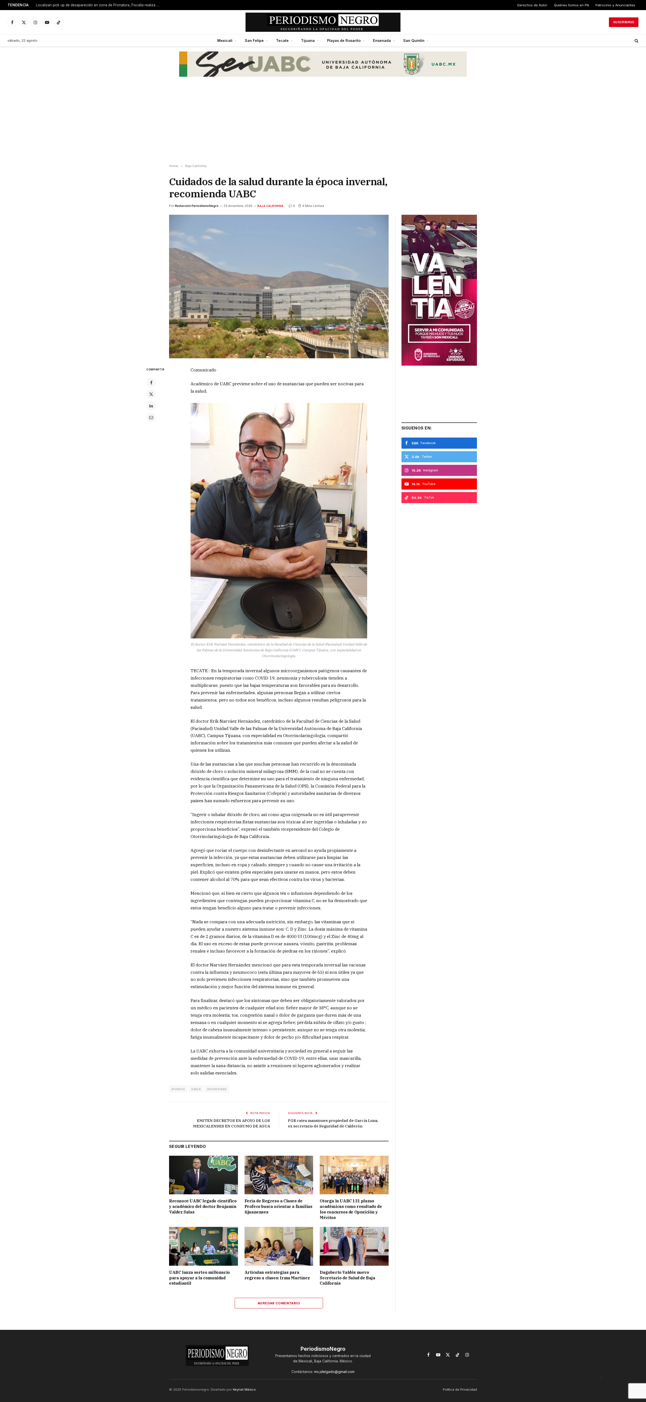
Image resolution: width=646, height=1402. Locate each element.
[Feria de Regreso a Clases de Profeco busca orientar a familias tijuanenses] (279, 1175)
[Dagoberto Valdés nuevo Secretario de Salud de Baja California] (354, 1246)
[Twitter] (151, 394)
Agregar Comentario (279, 1303)
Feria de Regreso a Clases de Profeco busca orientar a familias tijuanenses (278, 1206)
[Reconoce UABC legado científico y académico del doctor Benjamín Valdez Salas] (203, 1175)
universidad (216, 1089)
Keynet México (244, 1389)
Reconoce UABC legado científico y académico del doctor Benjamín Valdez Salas (203, 1206)
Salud (196, 1089)
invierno (178, 1089)
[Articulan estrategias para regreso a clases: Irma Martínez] (279, 1246)
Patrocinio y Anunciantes (615, 5)
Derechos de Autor (532, 5)
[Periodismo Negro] (323, 22)
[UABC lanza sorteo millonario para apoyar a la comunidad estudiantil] (203, 1246)
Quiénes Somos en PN (571, 5)
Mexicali (224, 40)
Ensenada (382, 40)
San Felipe (254, 40)
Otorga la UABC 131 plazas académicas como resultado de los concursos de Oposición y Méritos (351, 1209)
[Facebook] (151, 382)
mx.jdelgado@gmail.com (334, 1371)
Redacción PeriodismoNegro (197, 206)
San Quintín (413, 40)
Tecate (282, 40)
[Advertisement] (323, 124)
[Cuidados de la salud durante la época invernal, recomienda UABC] (279, 286)
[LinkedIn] (151, 406)
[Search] (636, 40)
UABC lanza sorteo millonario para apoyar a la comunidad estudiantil (199, 1278)
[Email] (151, 417)
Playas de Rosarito (344, 40)
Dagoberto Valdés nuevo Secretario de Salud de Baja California (347, 1278)
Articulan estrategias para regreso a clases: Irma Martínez (277, 1275)
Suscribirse (623, 22)
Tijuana (308, 40)
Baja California (270, 206)
